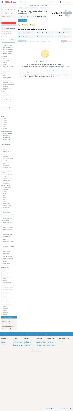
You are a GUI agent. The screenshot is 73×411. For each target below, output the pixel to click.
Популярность (22, 41)
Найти (9, 23)
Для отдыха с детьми (41, 345)
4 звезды (3, 342)
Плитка (64, 41)
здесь (52, 76)
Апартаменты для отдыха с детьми (32, 344)
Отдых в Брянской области (7, 328)
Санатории (32, 24)
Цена (49, 41)
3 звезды (3, 344)
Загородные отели (28, 341)
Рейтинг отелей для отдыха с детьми (56, 345)
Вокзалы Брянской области (7, 323)
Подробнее (65, 408)
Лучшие (49, 341)
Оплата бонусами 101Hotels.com (6, 140)
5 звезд (3, 341)
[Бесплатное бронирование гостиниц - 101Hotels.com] (11, 2)
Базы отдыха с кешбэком (19, 342)
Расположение (43, 41)
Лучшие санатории (51, 344)
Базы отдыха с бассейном (42, 341)
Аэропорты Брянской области (8, 326)
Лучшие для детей (51, 342)
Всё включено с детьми (18, 345)
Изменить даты (22, 20)
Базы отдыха (27, 345)
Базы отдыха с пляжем (41, 344)
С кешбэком (24, 24)
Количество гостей (5, 16)
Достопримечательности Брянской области (7, 320)
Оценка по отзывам (30, 41)
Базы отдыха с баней (41, 342)
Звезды (37, 41)
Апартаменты (27, 342)
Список (70, 41)
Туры (14, 344)
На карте (61, 341)
